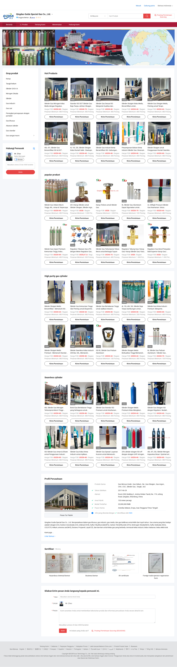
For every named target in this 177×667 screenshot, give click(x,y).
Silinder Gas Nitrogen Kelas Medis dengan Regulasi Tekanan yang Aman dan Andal (56, 106)
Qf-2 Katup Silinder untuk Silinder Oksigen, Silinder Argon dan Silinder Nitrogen (81, 207)
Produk (25, 24)
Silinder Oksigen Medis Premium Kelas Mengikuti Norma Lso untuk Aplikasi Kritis (133, 410)
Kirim (63, 631)
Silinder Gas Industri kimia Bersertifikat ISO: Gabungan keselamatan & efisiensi (106, 150)
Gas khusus (10, 121)
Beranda (9, 24)
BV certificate (124, 575)
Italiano (85, 649)
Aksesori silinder (12, 126)
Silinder (8, 98)
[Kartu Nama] (34, 148)
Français (53, 649)
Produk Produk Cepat (121, 646)
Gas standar (10, 130)
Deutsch (69, 649)
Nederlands (119, 649)
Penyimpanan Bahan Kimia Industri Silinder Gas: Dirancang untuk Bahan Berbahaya (133, 150)
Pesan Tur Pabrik (66, 515)
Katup (8, 78)
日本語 (45, 649)
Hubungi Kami (74, 24)
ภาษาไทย (134, 649)
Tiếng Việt (149, 649)
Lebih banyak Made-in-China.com (101, 646)
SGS (130, 513)
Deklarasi (54, 646)
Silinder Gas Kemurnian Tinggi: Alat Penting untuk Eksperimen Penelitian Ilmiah (81, 308)
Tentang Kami (40, 24)
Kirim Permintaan (56, 117)
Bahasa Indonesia (161, 649)
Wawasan (134, 646)
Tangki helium (11, 83)
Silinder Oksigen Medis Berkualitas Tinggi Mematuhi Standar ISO (132, 353)
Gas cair (9, 108)
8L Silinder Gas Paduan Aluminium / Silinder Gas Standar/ (157, 353)
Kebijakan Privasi (82, 646)
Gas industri (10, 103)
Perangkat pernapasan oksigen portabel (17, 114)
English (22, 649)
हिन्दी (127, 649)
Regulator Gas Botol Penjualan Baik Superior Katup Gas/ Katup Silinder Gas (159, 251)
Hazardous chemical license (59, 575)
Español (61, 649)
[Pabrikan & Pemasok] (17, 5)
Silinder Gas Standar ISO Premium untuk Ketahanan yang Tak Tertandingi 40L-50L (107, 410)
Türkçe (142, 649)
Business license (91, 575)
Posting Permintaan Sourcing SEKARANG (108, 631)
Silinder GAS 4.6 (12, 88)
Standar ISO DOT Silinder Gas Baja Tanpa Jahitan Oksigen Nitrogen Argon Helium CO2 (81, 106)
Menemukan (57, 24)
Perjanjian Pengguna (67, 646)
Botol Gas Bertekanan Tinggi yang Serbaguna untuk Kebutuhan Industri (81, 410)
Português (77, 649)
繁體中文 (38, 649)
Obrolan (20, 159)
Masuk (138, 5)
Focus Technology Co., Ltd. (81, 654)
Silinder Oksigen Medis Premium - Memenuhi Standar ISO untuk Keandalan (55, 353)
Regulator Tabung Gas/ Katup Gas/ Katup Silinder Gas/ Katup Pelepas (133, 251)
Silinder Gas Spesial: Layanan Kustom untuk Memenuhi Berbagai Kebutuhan (107, 454)
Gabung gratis (149, 5)
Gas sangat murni (12, 135)
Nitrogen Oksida (12, 93)
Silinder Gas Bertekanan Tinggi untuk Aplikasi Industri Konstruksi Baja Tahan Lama (107, 308)
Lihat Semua (49, 536)
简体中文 (30, 649)
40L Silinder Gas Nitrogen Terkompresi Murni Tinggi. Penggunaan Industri (54, 410)
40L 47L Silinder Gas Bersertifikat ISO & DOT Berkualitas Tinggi (53, 150)
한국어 (104, 649)
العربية (111, 649)
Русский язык (95, 649)
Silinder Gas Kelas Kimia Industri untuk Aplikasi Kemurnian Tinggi (79, 454)
